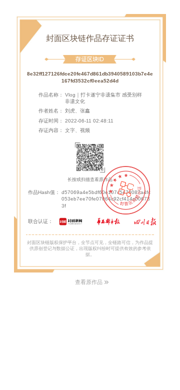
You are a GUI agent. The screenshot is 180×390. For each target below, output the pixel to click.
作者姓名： (51, 111)
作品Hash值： (44, 192)
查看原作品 (88, 282)
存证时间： (51, 121)
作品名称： (51, 95)
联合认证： (40, 221)
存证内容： (51, 130)
